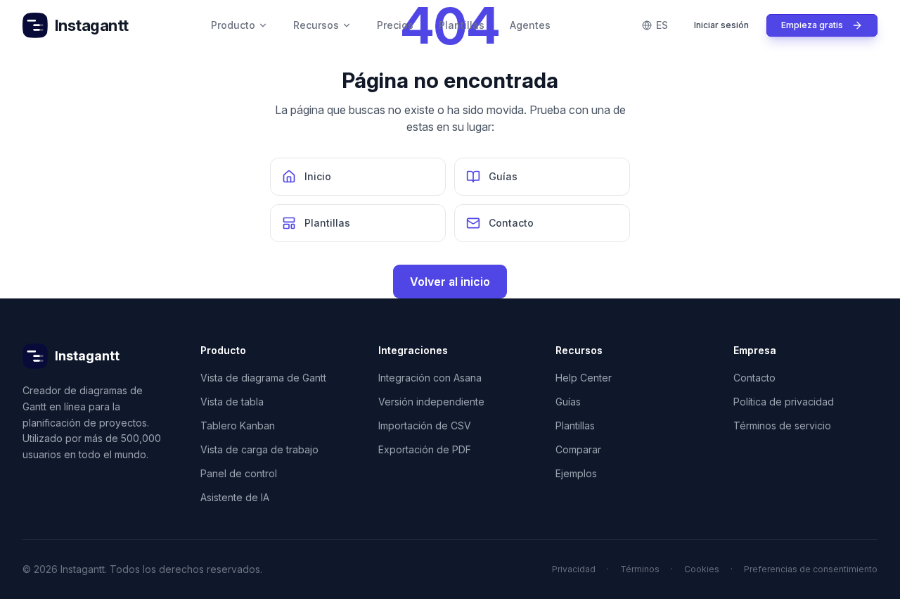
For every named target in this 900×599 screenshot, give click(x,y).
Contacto (754, 378)
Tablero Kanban (237, 425)
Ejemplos (576, 473)
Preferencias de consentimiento (811, 569)
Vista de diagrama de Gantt (263, 378)
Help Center (583, 378)
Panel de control (238, 473)
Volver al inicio (450, 282)
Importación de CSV (424, 425)
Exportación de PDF (424, 449)
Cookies (701, 569)
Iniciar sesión (721, 25)
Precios (395, 25)
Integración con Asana (430, 378)
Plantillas (461, 25)
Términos (640, 569)
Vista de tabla (232, 402)
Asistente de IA (234, 497)
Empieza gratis (812, 25)
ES (662, 25)
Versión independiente (431, 402)
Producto (233, 25)
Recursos (316, 25)
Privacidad (574, 569)
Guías (568, 402)
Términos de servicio (782, 425)
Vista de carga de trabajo (259, 449)
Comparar (578, 449)
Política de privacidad (783, 402)
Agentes (530, 25)
